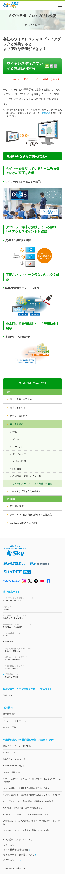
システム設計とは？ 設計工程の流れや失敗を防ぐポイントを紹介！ (32, 795)
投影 (14, 432)
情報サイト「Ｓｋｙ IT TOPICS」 (17, 746)
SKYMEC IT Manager (17, 625)
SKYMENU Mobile (16, 658)
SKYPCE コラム (10, 753)
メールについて (11, 859)
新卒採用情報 (9, 714)
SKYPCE (7, 608)
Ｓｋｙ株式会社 (18, 868)
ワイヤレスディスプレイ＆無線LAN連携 (32, 483)
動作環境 (46, 113)
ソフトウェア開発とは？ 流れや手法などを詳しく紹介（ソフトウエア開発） (32, 780)
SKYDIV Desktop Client (15, 617)
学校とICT (7, 695)
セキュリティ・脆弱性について (18, 854)
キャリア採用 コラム (12, 772)
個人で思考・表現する (21, 399)
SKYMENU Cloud (18, 649)
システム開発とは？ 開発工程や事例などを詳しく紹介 (26, 788)
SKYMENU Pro (14, 675)
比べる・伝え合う (18, 416)
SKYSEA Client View (18, 599)
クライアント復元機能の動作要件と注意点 (31, 514)
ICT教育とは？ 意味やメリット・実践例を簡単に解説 (25, 814)
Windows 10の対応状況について (26, 523)
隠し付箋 (16, 468)
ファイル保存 (19, 454)
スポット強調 (19, 461)
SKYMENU (8, 642)
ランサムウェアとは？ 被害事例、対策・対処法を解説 (26, 830)
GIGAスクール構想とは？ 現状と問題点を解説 (22, 808)
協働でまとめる (17, 407)
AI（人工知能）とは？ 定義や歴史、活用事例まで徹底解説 (28, 801)
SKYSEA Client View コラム (15, 759)
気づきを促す (16, 424)
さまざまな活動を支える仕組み (25, 491)
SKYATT (11, 634)
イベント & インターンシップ (15, 721)
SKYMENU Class (14, 667)
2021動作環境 (17, 506)
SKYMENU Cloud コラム (14, 766)
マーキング (18, 446)
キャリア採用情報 (10, 727)
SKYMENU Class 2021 (32, 383)
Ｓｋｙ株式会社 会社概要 (15, 849)
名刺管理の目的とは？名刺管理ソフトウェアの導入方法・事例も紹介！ (31, 822)
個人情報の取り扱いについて (17, 839)
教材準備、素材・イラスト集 (26, 476)
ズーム (15, 439)
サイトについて (11, 844)
